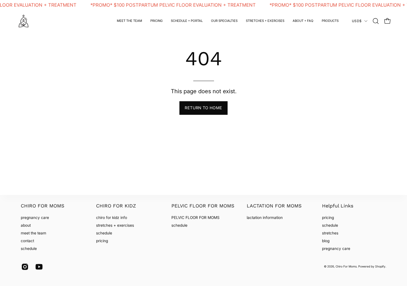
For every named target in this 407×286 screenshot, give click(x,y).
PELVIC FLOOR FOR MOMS (202, 206)
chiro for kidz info (111, 217)
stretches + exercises (115, 225)
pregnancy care (35, 217)
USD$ (357, 21)
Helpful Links (337, 206)
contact (27, 241)
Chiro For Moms (346, 266)
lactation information (265, 217)
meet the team (33, 233)
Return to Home (203, 107)
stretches (330, 233)
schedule (29, 248)
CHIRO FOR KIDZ (116, 206)
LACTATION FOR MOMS (274, 206)
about (26, 225)
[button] (224, 21)
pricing (102, 241)
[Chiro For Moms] (23, 21)
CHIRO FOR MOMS (42, 206)
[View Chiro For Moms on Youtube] (38, 267)
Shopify (380, 266)
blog (325, 241)
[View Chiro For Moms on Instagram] (24, 267)
